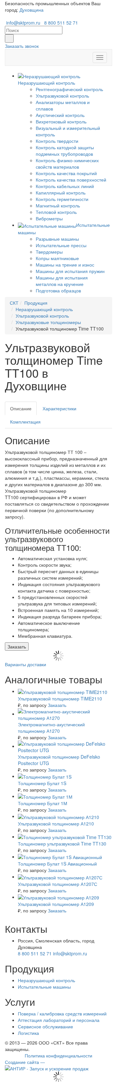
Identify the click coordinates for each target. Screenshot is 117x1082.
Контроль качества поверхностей (71, 179)
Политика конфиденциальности (58, 1055)
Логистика (28, 1033)
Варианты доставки (25, 664)
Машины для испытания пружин (70, 271)
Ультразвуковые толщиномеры (48, 322)
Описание (21, 408)
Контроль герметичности (62, 199)
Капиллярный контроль (60, 192)
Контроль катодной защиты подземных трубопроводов (65, 150)
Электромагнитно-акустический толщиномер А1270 (51, 727)
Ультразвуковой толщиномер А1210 (56, 823)
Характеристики (59, 408)
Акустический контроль (60, 115)
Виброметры (49, 218)
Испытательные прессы (61, 245)
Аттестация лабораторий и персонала (58, 1020)
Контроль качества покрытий (66, 173)
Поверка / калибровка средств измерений (62, 1013)
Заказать (57, 705)
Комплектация (25, 421)
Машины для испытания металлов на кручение (62, 280)
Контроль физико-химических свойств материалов (67, 163)
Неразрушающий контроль (44, 309)
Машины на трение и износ (65, 264)
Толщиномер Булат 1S (42, 783)
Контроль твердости (57, 141)
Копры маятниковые (57, 258)
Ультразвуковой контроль (62, 95)
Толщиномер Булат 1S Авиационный (57, 863)
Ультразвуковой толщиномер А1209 (56, 904)
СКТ (14, 302)
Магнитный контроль (58, 205)
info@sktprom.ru (23, 22)
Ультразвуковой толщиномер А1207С (57, 884)
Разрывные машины (57, 239)
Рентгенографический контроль (69, 89)
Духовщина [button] (32, 9)
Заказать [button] (16, 646)
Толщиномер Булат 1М (42, 803)
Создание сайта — (25, 1062)
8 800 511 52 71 (61, 22)
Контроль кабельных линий (65, 186)
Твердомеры (49, 251)
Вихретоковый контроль (61, 121)
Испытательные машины (44, 986)
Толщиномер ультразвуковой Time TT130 (62, 843)
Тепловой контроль (56, 212)
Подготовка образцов (58, 290)
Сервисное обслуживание (45, 1026)
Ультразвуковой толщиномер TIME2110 (60, 698)
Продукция (35, 302)
